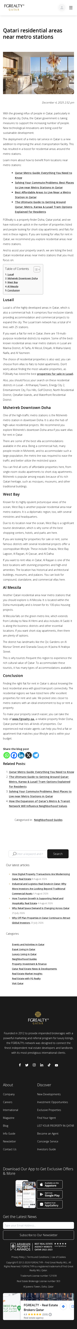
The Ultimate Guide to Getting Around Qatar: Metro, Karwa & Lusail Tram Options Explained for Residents (43, 207)
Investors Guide (46, 1149)
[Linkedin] (21, 755)
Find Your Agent (46, 1118)
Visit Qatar (18, 983)
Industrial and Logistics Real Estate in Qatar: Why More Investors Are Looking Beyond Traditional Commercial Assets (39, 888)
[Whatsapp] (6, 755)
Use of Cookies (58, 1257)
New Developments (49, 1094)
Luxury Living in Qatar (24, 954)
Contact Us (9, 1149)
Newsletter (9, 1141)
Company (9, 1094)
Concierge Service (47, 1141)
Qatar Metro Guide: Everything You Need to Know (41, 772)
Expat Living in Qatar (23, 949)
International (10, 1110)
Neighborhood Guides (48, 820)
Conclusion (13, 290)
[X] (28, 755)
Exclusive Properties (49, 1110)
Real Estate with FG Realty (26, 978)
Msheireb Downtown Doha (22, 278)
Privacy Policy (18, 1257)
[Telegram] (36, 755)
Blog (5, 1125)
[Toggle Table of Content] (35, 269)
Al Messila (12, 286)
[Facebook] (14, 755)
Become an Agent (47, 1133)
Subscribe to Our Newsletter (39, 1235)
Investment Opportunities (52, 1102)
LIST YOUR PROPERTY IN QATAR (55, 1125)
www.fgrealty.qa (23, 719)
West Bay (12, 282)
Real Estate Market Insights (27, 973)
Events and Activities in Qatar (28, 944)
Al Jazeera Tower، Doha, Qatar (38, 1286)
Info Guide (9, 1133)
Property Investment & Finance (29, 964)
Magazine (8, 1118)
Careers (7, 1102)
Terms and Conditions (38, 1257)
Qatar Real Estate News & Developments (34, 968)
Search (58, 854)
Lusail (10, 274)
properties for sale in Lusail (55, 374)
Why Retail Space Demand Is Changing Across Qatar (41, 908)
